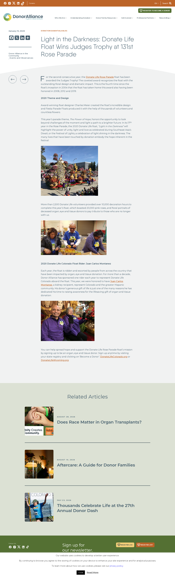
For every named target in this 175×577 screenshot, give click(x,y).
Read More (92, 572)
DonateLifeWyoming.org (55, 360)
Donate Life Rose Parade (100, 77)
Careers (32, 3)
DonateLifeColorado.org (113, 356)
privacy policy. (116, 566)
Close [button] (80, 572)
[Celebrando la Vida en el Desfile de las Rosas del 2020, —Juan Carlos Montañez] (13, 79)
